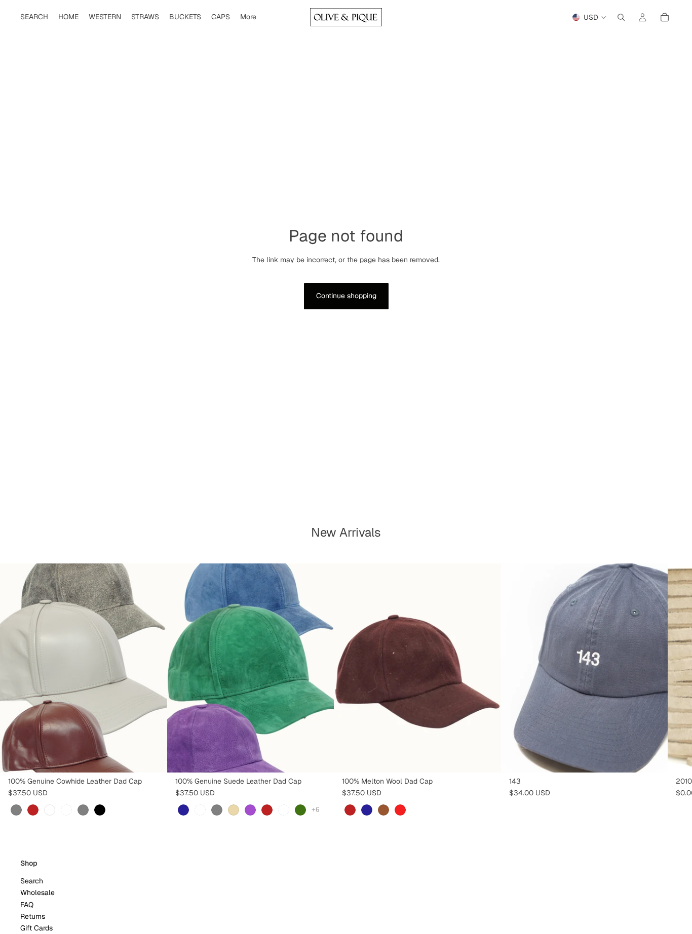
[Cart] (664, 17)
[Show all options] (315, 810)
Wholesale (37, 893)
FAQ (26, 904)
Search (31, 880)
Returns (32, 916)
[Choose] (151, 757)
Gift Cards (36, 928)
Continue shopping (346, 295)
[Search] (621, 17)
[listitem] (248, 17)
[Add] (652, 757)
